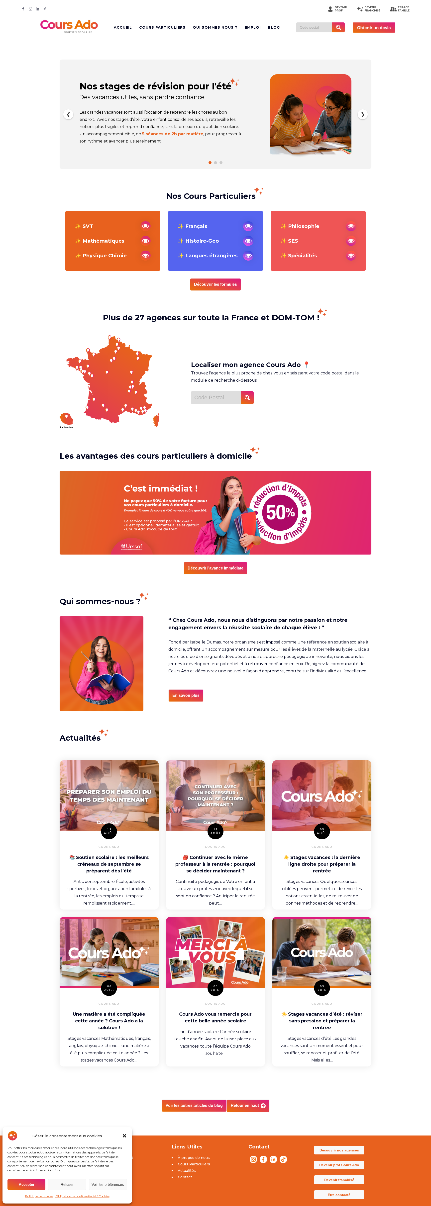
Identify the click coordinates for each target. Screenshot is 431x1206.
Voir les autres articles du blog (194, 1105)
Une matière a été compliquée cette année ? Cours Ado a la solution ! (109, 1020)
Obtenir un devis (374, 27)
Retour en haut (245, 1105)
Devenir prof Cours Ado (339, 1165)
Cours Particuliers (194, 1164)
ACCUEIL (123, 27)
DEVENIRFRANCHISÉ (372, 9)
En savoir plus (186, 695)
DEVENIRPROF (341, 9)
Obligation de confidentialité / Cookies (82, 1196)
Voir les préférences (108, 1184)
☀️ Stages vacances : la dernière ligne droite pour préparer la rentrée (322, 864)
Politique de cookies (39, 1196)
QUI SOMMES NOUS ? (215, 27)
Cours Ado (109, 846)
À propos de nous (194, 1157)
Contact (185, 1177)
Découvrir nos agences (339, 1150)
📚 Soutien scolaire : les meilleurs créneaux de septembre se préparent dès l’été (109, 864)
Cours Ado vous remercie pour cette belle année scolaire (215, 1017)
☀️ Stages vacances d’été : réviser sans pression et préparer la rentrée (321, 1020)
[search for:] (316, 27)
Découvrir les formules (215, 284)
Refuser (67, 1184)
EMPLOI (253, 27)
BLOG (274, 27)
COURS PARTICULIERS (162, 27)
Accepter (26, 1184)
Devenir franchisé (339, 1180)
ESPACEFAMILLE (404, 9)
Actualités (187, 1170)
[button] (124, 1135)
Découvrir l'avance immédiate (215, 568)
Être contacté (339, 1195)
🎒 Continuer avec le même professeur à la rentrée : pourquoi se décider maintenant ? (215, 864)
